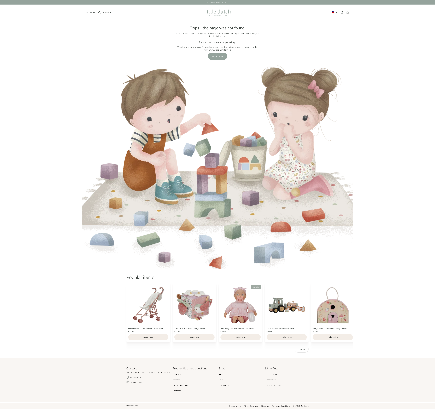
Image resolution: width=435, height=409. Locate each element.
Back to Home (217, 56)
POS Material (224, 385)
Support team (270, 380)
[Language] (335, 12)
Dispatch (176, 380)
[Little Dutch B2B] (217, 12)
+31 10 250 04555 (137, 377)
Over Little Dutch (272, 374)
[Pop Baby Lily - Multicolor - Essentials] (240, 305)
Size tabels (177, 391)
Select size (148, 337)
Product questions (180, 385)
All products (223, 374)
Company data (235, 406)
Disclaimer (265, 406)
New (221, 380)
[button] (90, 12)
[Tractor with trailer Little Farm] (287, 305)
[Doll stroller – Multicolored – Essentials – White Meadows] (148, 305)
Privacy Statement (251, 406)
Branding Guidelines (273, 385)
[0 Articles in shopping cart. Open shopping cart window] (347, 12)
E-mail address (136, 382)
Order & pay (177, 374)
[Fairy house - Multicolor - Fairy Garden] (333, 305)
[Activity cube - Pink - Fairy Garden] (194, 305)
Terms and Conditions (281, 406)
